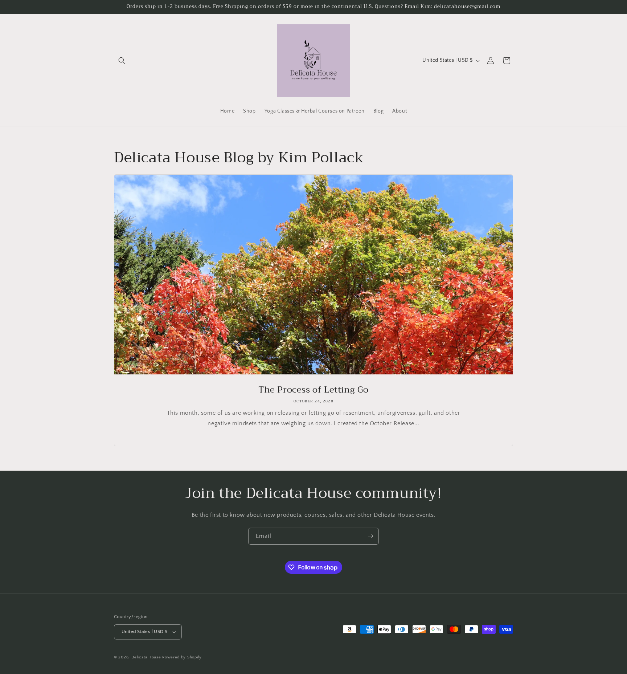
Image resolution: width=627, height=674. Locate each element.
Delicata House (146, 657)
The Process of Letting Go (313, 389)
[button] (122, 61)
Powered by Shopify (182, 657)
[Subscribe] (370, 536)
